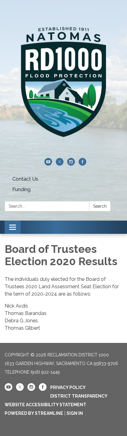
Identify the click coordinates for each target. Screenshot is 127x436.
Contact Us (25, 179)
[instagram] (71, 164)
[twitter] (59, 164)
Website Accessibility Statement (45, 404)
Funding (21, 189)
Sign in (75, 413)
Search (100, 206)
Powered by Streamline (34, 413)
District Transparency (79, 396)
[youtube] (48, 164)
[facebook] (82, 164)
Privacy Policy (68, 387)
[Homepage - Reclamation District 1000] (63, 82)
